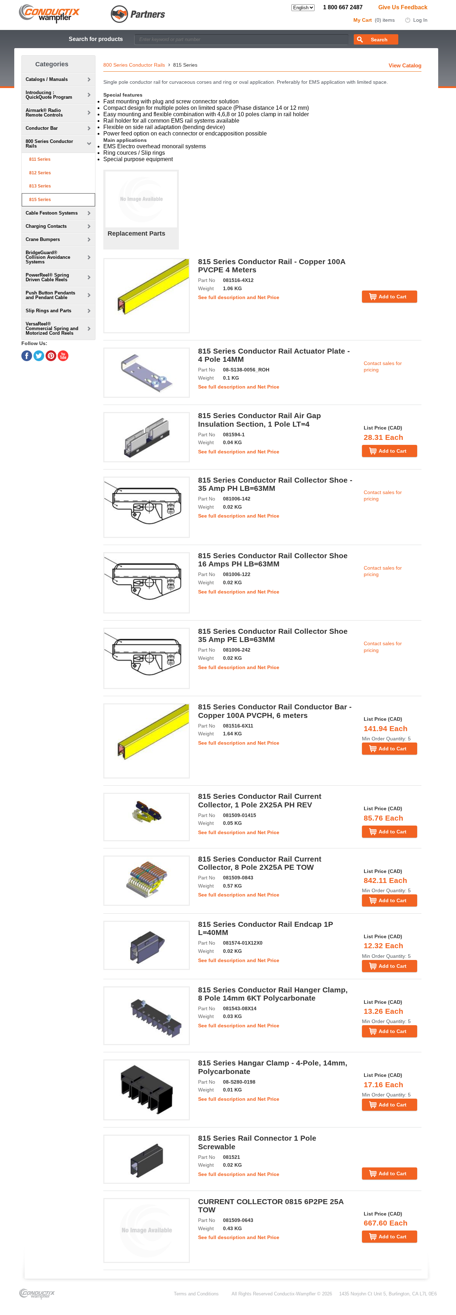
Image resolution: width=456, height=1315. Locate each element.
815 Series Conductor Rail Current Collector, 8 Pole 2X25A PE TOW (259, 863)
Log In (420, 20)
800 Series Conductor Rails (134, 65)
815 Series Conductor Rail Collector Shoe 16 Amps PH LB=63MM (273, 559)
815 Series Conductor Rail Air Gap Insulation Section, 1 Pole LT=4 (259, 419)
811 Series (40, 159)
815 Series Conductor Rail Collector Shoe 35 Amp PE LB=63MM (273, 635)
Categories (51, 64)
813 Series (40, 186)
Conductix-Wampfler (295, 1293)
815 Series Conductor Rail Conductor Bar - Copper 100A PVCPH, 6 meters (275, 711)
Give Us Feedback (403, 7)
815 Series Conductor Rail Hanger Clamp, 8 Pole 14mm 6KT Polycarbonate (273, 994)
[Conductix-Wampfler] (92, 13)
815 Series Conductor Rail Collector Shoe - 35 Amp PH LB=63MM (275, 484)
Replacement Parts (136, 233)
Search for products (96, 39)
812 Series (40, 172)
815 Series (40, 199)
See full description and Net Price (238, 297)
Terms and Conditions (196, 1293)
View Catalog (405, 65)
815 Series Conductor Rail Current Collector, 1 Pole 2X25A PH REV (259, 800)
